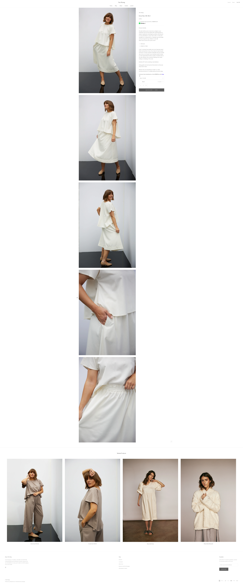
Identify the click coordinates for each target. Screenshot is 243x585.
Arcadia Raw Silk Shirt (92, 543)
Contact (126, 5)
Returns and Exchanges (124, 566)
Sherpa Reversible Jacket (208, 543)
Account (229, 2)
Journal (131, 5)
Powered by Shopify (20, 581)
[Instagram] (5, 567)
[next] (239, 501)
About (121, 5)
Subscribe (223, 569)
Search (233, 2)
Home (111, 5)
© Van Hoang (7, 579)
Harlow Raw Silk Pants (35, 543)
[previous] (4, 501)
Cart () (238, 2)
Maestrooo (12, 581)
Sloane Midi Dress (150, 543)
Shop (116, 5)
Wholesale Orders (123, 568)
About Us (121, 564)
